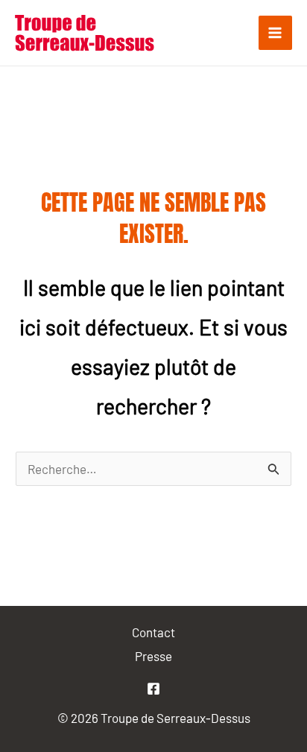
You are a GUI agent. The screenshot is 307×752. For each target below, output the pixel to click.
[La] (153, 688)
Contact (153, 632)
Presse (153, 655)
